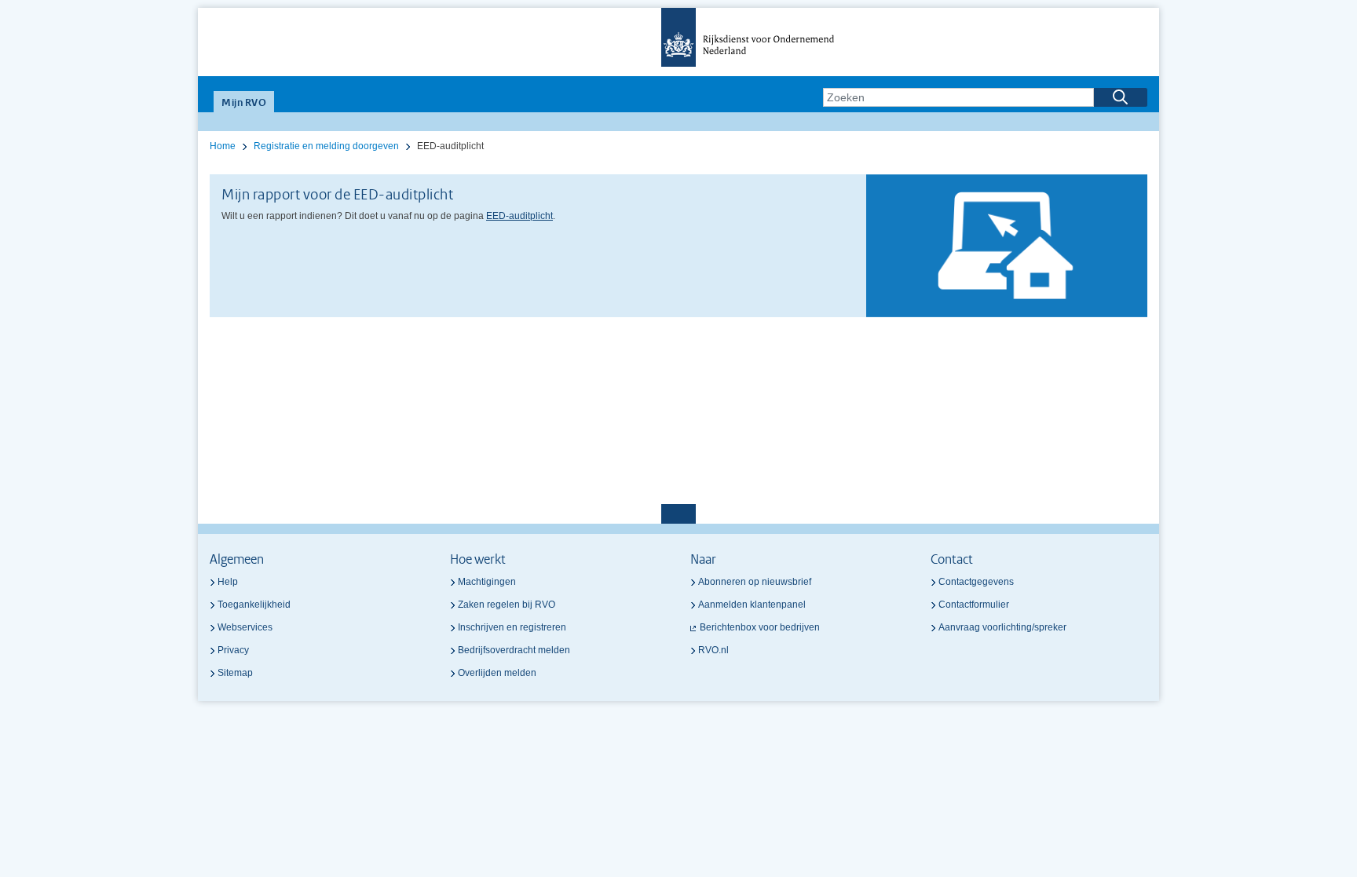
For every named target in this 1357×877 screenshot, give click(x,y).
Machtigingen (487, 581)
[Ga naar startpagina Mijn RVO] (678, 42)
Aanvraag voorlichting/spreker (1002, 627)
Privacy (233, 650)
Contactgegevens (976, 581)
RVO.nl (713, 650)
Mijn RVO (243, 103)
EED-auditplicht (519, 215)
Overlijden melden (497, 672)
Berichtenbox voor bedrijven (760, 627)
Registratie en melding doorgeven (326, 146)
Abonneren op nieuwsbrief (754, 581)
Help (228, 581)
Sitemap (235, 672)
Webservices (245, 627)
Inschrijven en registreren (512, 627)
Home (223, 146)
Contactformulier (973, 604)
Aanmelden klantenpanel (752, 604)
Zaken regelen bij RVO (506, 604)
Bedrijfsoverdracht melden (514, 650)
